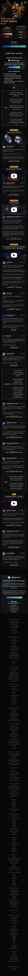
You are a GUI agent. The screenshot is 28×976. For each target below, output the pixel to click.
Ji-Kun (14, 694)
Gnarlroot (14, 839)
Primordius (14, 697)
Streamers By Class (14, 956)
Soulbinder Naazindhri (14, 713)
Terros (14, 875)
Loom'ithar (14, 711)
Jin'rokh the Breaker (14, 686)
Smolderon (14, 848)
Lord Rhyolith (14, 803)
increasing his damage (8, 302)
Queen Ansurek (14, 796)
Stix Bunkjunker (14, 758)
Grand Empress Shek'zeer (14, 742)
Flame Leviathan (14, 928)
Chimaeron (14, 823)
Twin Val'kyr (14, 921)
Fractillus (14, 717)
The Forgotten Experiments (14, 859)
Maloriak (14, 825)
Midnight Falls (14, 681)
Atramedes (14, 822)
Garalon (14, 738)
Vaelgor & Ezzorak (14, 672)
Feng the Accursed (14, 727)
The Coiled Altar (14, 632)
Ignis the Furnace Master (14, 930)
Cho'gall (14, 832)
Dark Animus (14, 698)
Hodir (14, 943)
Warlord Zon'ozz (14, 771)
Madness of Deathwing (14, 780)
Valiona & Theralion (14, 829)
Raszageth (14, 885)
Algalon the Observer (14, 948)
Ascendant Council (14, 831)
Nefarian (14, 826)
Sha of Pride (14, 643)
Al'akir (14, 817)
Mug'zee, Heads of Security (14, 763)
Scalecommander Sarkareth (14, 869)
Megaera (14, 692)
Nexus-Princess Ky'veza (14, 793)
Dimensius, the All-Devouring (14, 720)
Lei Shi (14, 747)
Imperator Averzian (14, 669)
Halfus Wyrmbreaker (14, 828)
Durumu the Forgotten (14, 695)
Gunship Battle (14, 893)
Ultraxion (14, 776)
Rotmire (14, 663)
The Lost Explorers (14, 627)
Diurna (14, 883)
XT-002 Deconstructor (14, 933)
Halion (14, 912)
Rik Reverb (14, 757)
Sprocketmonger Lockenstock (14, 760)
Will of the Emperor (14, 733)
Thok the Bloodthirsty (14, 654)
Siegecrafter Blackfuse (14, 655)
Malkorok (14, 651)
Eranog (14, 874)
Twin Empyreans (14, 701)
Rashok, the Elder (14, 863)
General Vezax (14, 945)
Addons (14, 953)
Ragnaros (14, 810)
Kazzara (14, 856)
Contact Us (14, 970)
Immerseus (14, 638)
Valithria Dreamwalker (14, 903)
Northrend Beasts (14, 917)
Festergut (14, 896)
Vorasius (14, 670)
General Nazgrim (14, 649)
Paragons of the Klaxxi (14, 657)
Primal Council (14, 878)
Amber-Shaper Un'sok (14, 741)
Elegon (14, 732)
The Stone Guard (14, 725)
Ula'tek (14, 633)
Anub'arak (14, 923)
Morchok (14, 769)
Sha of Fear (14, 748)
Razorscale (14, 931)
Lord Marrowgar (14, 890)
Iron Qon (14, 700)
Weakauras (14, 955)
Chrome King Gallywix (14, 764)
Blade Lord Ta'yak (14, 736)
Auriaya (14, 937)
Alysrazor (14, 806)
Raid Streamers (14, 959)
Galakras (14, 644)
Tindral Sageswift (14, 850)
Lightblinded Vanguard (14, 675)
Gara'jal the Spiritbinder (14, 728)
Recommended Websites (14, 961)
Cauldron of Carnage (14, 755)
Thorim (14, 942)
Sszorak (14, 629)
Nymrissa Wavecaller (14, 621)
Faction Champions (14, 920)
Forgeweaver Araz (14, 714)
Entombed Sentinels (14, 624)
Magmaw (14, 820)
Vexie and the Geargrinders (14, 753)
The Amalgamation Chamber (14, 858)
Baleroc (14, 807)
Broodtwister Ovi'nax (14, 791)
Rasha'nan (14, 790)
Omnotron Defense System (14, 819)
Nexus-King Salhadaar (14, 719)
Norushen (14, 641)
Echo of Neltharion (14, 867)
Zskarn (14, 864)
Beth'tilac (14, 804)
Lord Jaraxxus (14, 918)
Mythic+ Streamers (14, 958)
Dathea (14, 880)
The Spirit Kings (14, 730)
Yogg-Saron (14, 946)
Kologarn (14, 936)
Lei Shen (14, 703)
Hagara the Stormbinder (14, 774)
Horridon (14, 688)
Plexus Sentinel (14, 710)
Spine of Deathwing (14, 779)
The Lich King (14, 907)
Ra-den (14, 704)
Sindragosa (14, 905)
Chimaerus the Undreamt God (14, 678)
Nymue (14, 847)
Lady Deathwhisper (14, 891)
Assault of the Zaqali (14, 861)
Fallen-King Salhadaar (14, 673)
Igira (14, 841)
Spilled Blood (18, 278)
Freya (14, 940)
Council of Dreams (14, 844)
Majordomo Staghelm (14, 809)
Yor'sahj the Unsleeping (14, 772)
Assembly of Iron (14, 934)
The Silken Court (14, 794)
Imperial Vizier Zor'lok (14, 735)
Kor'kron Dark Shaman (14, 648)
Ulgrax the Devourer (14, 785)
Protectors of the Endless (14, 744)
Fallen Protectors (14, 640)
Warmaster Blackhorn (14, 777)
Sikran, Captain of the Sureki (14, 788)
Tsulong (14, 745)
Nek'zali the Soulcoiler (14, 623)
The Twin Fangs (14, 630)
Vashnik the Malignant (14, 626)
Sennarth (14, 877)
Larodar (14, 845)
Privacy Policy (14, 968)
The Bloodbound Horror (14, 787)
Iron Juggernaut (14, 646)
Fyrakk (14, 851)
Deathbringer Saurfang (14, 894)
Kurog (14, 881)
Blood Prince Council (14, 900)
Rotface (14, 897)
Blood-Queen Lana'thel (14, 902)
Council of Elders (14, 689)
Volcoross (14, 842)
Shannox (14, 801)
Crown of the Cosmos (14, 676)
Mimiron (14, 939)
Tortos (14, 691)
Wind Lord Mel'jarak (14, 739)
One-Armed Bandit (14, 761)
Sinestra (14, 834)
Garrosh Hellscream (14, 658)
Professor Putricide (14, 899)
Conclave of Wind (14, 816)
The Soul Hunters (14, 716)
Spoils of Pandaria (14, 652)
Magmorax (14, 866)
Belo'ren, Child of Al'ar (14, 679)
